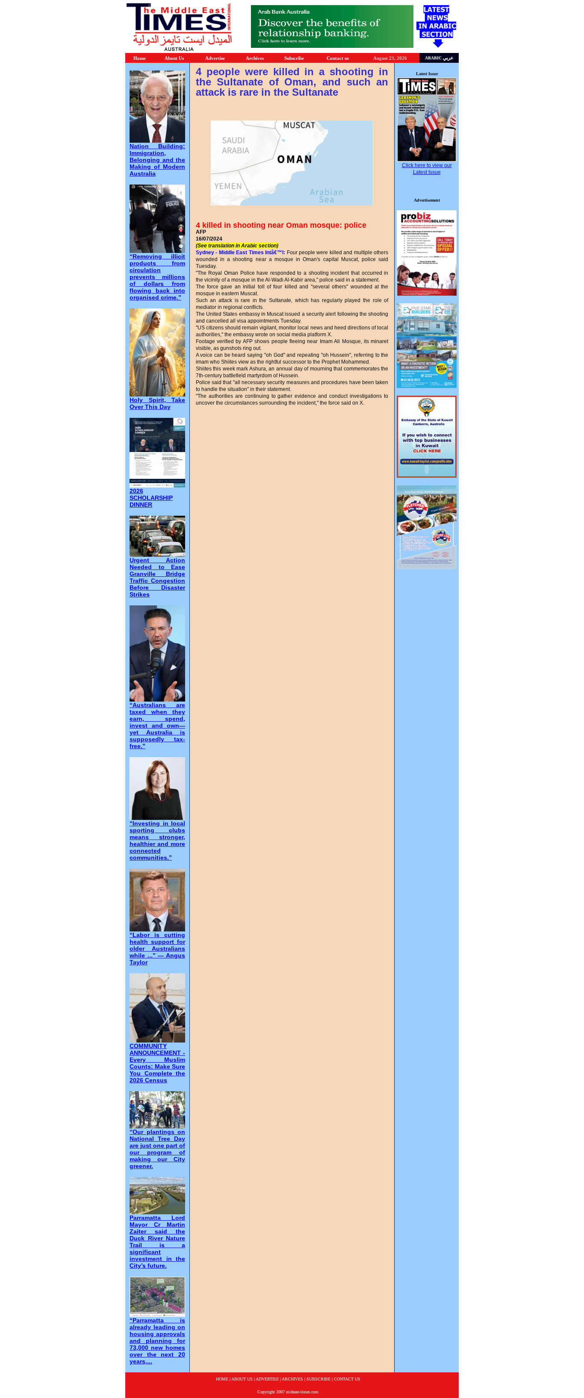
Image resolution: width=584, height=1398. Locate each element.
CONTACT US (347, 1379)
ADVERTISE (267, 1379)
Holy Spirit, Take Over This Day (157, 403)
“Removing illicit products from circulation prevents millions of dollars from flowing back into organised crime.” (157, 277)
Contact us (338, 58)
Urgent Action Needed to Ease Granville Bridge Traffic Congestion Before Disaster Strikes (157, 577)
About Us (174, 58)
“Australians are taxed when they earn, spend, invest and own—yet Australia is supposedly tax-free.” (157, 725)
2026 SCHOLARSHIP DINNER (151, 498)
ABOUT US (242, 1379)
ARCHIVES (292, 1379)
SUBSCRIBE (318, 1379)
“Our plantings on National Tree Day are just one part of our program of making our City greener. (157, 1148)
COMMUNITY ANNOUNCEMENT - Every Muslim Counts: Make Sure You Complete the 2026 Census (157, 1063)
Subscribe (294, 58)
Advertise (215, 58)
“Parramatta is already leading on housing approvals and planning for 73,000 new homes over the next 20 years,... (157, 1341)
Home (139, 58)
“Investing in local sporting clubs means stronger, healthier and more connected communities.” (157, 840)
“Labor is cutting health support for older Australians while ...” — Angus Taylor (157, 948)
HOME (222, 1379)
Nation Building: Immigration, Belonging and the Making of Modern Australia (157, 160)
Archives (255, 58)
